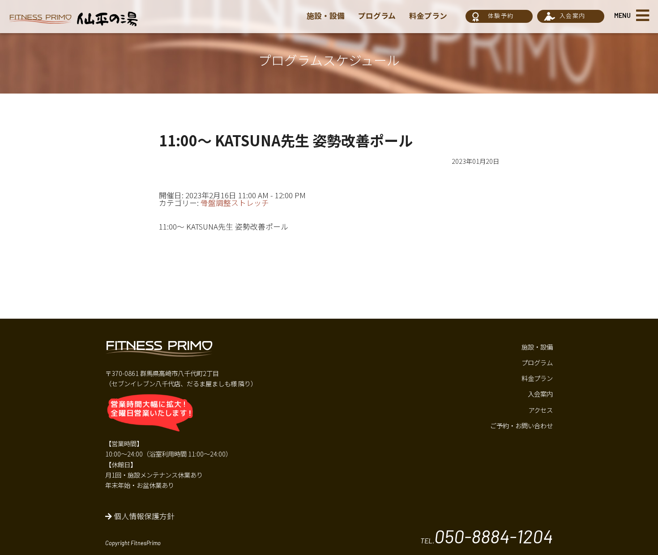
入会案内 (572, 15)
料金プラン (428, 15)
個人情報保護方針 (143, 516)
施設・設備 (326, 15)
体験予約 (500, 15)
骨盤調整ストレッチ (235, 202)
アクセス (540, 409)
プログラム (377, 15)
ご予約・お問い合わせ (521, 425)
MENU (622, 15)
